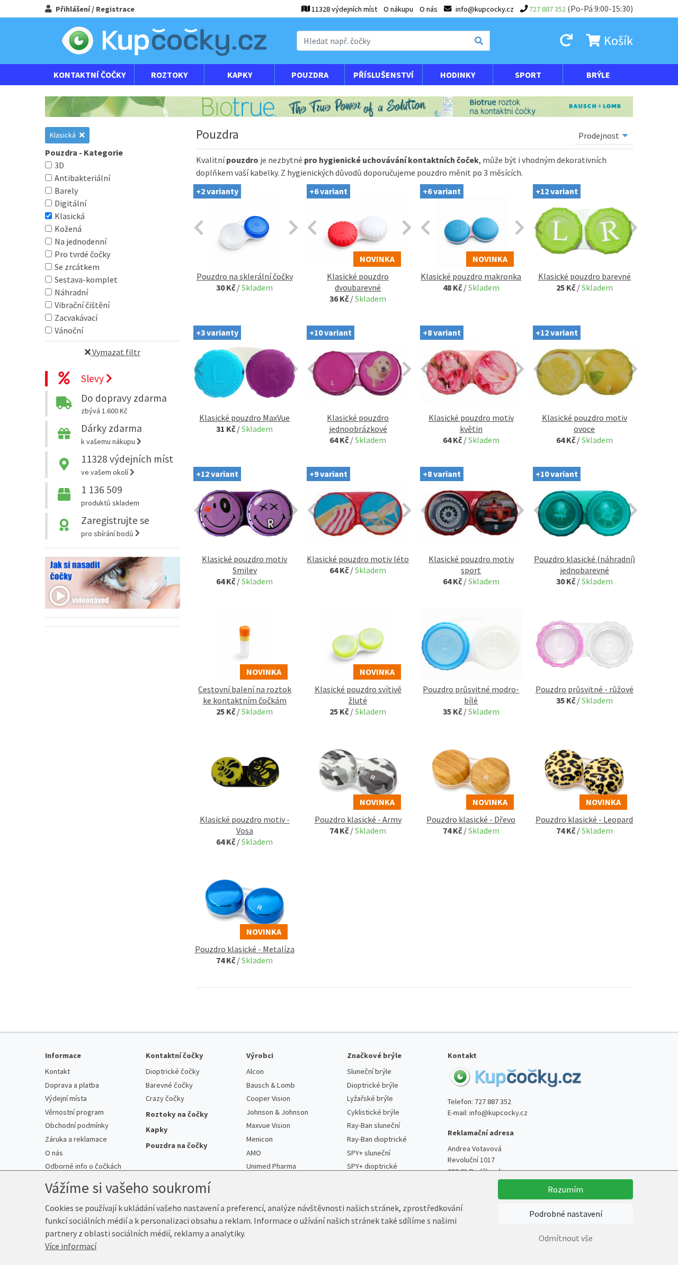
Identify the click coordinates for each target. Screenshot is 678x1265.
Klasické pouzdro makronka (471, 276)
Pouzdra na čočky (177, 1145)
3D (59, 165)
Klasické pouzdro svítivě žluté (358, 695)
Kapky (239, 74)
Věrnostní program (74, 1112)
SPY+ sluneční (368, 1153)
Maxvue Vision (268, 1125)
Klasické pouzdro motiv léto (358, 559)
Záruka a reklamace (76, 1139)
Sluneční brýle (369, 1071)
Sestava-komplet (86, 279)
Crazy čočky (165, 1098)
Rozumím (565, 1189)
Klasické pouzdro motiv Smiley (244, 564)
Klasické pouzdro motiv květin (471, 423)
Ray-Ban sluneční (373, 1125)
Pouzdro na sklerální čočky (245, 276)
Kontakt (57, 1071)
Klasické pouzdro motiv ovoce (584, 423)
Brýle (598, 74)
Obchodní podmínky (77, 1125)
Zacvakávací (76, 317)
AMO (253, 1153)
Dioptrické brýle (372, 1085)
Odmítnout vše (566, 1238)
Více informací (70, 1246)
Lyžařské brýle (370, 1098)
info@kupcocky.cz (498, 1112)
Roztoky (169, 74)
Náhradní (71, 292)
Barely (66, 190)
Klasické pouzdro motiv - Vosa (245, 825)
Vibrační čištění (82, 305)
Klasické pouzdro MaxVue (244, 417)
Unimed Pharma (271, 1166)
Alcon (255, 1071)
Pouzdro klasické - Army (358, 819)
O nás (429, 9)
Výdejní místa (66, 1098)
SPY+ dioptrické (372, 1166)
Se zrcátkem (77, 266)
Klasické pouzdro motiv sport (471, 564)
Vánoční (69, 330)
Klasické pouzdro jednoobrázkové (358, 423)
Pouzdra (309, 74)
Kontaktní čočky (89, 74)
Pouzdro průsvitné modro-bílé (471, 695)
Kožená (68, 228)
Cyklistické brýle (373, 1112)
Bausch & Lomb (270, 1085)
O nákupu (398, 9)
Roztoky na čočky (177, 1114)
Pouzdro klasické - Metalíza (245, 949)
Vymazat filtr (115, 352)
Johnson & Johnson (277, 1112)
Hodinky (457, 74)
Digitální (70, 203)
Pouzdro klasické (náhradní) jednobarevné (584, 564)
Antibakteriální (82, 178)
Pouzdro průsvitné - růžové (585, 689)
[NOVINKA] (244, 642)
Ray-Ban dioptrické (377, 1139)
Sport (528, 74)
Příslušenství (383, 74)
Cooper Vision (268, 1098)
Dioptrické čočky (173, 1071)
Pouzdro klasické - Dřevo (470, 819)
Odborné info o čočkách (83, 1166)
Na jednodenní (80, 241)
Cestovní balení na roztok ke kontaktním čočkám (244, 695)
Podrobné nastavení (565, 1213)
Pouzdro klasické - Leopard (584, 819)
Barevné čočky (169, 1085)
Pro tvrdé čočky (82, 254)
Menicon (259, 1139)
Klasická (63, 135)
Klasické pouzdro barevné (584, 276)
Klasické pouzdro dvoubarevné (358, 282)
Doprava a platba (72, 1085)
